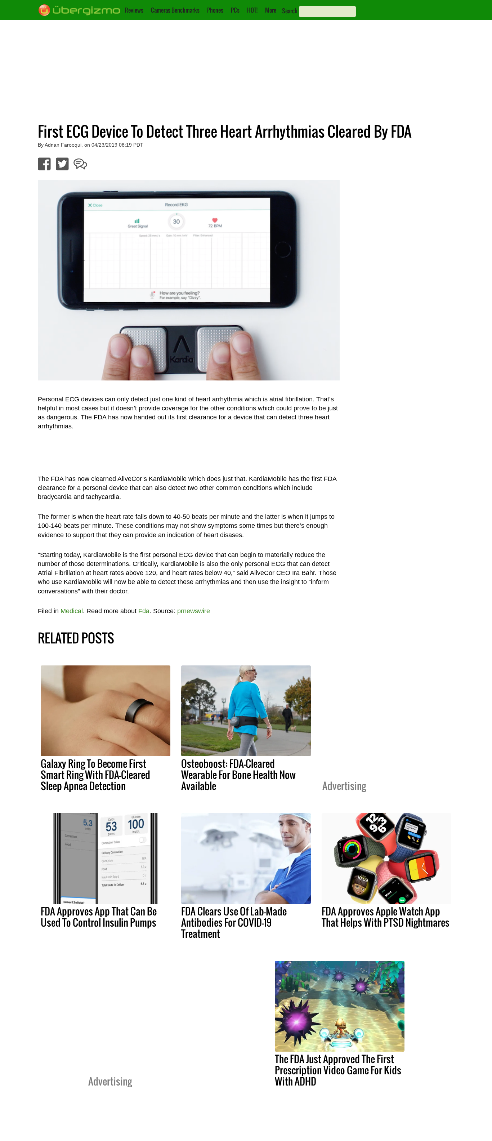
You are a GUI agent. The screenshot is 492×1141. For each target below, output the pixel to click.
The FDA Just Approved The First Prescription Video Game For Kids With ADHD (338, 1070)
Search (290, 10)
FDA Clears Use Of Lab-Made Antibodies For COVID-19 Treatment (234, 922)
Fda (143, 611)
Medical (72, 611)
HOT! (252, 10)
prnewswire (193, 611)
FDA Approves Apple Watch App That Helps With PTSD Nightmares (385, 917)
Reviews (134, 10)
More (270, 10)
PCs (235, 10)
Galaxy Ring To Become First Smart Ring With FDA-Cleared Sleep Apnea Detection (95, 774)
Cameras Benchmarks (175, 10)
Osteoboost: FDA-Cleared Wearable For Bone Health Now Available (238, 774)
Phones (215, 10)
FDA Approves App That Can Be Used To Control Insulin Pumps (99, 917)
